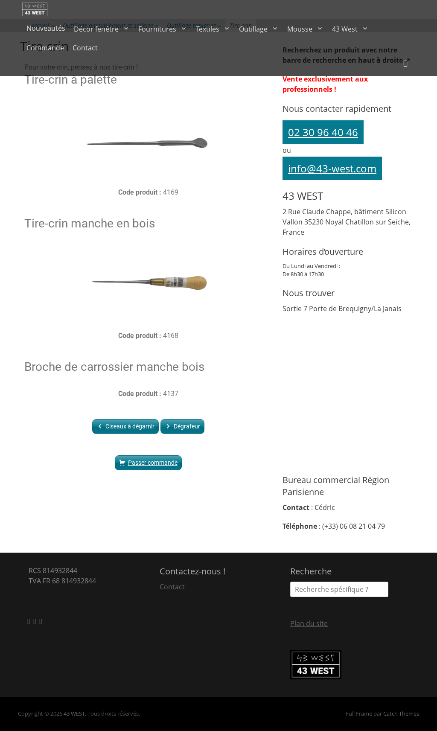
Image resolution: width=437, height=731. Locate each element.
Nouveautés (45, 28)
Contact (85, 47)
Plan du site (309, 623)
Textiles (207, 29)
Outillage (253, 29)
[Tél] (40, 621)
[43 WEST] (35, 9)
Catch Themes (401, 713)
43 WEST (74, 713)
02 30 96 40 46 (323, 132)
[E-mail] (29, 621)
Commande (45, 47)
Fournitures (157, 29)
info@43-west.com (332, 168)
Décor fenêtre (96, 29)
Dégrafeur (187, 426)
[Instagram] (35, 621)
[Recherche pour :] (339, 589)
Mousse (299, 29)
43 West (345, 29)
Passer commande (153, 462)
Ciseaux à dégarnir (129, 426)
